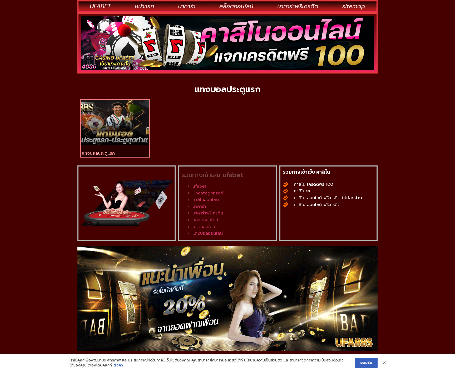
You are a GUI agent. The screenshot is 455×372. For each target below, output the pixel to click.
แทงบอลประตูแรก (98, 153)
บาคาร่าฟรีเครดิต (297, 6)
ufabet (199, 186)
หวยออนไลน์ (203, 227)
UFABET (100, 6)
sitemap (353, 6)
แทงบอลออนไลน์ (207, 233)
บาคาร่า (186, 6)
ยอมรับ (366, 362)
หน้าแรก (144, 6)
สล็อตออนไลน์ (236, 6)
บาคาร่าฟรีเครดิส (207, 213)
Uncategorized (207, 193)
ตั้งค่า (118, 365)
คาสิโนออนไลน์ (205, 200)
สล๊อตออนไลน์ (205, 220)
